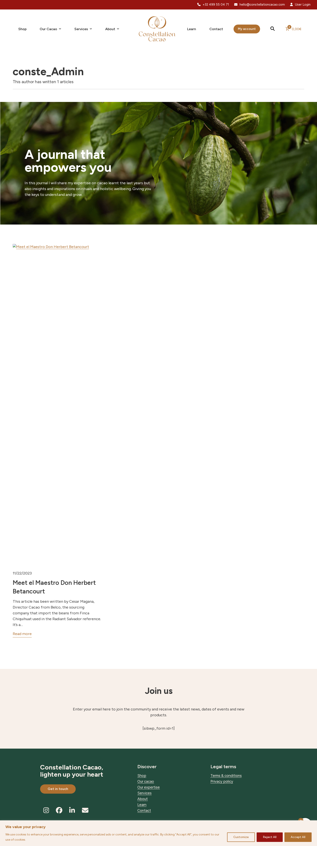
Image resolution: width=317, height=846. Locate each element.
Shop (141, 775)
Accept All (298, 837)
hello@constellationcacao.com (262, 4)
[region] (158, 833)
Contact (144, 810)
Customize (241, 837)
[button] (273, 28)
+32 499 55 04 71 (216, 4)
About (142, 799)
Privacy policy (221, 781)
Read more (22, 633)
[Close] (312, 824)
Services (144, 793)
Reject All (269, 837)
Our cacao (145, 781)
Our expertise (148, 787)
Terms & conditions (226, 775)
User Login (303, 4)
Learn (141, 804)
